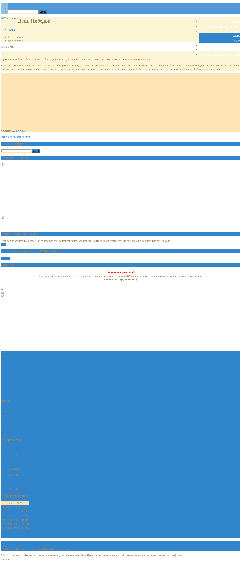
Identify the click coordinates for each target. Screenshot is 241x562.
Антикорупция (17, 481)
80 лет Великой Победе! (224, 50)
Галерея (234, 31)
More (3, 244)
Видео (235, 40)
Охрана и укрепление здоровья (219, 54)
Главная (234, 22)
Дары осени (15, 461)
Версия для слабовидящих (15, 136)
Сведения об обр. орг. (225, 26)
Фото (236, 36)
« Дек (4, 536)
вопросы (158, 275)
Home (11, 29)
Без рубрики (14, 36)
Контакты (233, 45)
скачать (5, 258)
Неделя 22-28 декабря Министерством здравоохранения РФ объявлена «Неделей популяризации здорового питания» (76, 447)
